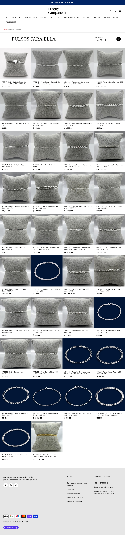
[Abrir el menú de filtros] (118, 39)
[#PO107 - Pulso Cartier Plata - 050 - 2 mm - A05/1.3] (46, 395)
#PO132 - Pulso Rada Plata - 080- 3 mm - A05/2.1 (46, 331)
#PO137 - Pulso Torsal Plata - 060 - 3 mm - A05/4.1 (15, 331)
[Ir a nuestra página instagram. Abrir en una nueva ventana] (11, 485)
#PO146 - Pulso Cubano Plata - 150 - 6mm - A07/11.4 (109, 248)
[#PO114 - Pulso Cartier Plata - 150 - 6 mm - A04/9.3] (109, 353)
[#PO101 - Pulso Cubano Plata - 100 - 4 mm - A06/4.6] (15, 436)
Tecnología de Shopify (21, 522)
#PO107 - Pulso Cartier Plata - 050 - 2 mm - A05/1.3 (46, 414)
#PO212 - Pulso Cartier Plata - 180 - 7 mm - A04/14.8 (46, 207)
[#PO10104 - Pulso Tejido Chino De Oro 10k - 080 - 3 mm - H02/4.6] (46, 436)
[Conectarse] (109, 11)
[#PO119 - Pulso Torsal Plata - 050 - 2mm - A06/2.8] (109, 312)
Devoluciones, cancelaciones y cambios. (77, 484)
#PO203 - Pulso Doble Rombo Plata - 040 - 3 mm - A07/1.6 (46, 248)
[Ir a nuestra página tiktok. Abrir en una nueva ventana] (16, 485)
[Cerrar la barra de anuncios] (120, 2)
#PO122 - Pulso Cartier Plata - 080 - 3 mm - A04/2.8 (46, 373)
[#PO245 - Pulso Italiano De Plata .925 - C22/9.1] (109, 63)
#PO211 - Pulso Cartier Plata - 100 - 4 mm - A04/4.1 (109, 207)
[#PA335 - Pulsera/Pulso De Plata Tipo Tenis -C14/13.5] (109, 146)
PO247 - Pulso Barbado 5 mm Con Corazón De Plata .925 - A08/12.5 (14, 83)
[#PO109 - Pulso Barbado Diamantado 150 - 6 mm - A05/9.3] (78, 146)
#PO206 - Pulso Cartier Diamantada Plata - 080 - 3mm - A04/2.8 (77, 248)
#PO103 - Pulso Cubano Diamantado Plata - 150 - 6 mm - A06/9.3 (109, 414)
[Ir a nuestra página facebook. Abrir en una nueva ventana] (5, 485)
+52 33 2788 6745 (101, 483)
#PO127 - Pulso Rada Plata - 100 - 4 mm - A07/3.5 (77, 331)
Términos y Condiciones (75, 497)
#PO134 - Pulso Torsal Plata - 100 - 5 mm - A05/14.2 (78, 290)
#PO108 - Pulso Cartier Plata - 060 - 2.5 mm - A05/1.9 (77, 414)
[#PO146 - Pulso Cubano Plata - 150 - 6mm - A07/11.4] (109, 229)
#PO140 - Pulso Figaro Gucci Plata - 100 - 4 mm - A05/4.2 (108, 290)
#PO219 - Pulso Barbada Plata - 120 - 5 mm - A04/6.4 (15, 207)
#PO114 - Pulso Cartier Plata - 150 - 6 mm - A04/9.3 (109, 373)
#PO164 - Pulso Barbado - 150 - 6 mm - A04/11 (108, 124)
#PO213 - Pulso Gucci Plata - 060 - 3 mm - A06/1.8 (15, 248)
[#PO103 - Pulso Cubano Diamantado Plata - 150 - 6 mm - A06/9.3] (109, 395)
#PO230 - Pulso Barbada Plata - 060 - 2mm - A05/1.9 (46, 124)
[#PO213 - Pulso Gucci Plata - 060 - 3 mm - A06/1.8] (15, 229)
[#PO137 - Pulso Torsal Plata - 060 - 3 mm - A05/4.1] (15, 312)
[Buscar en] (115, 11)
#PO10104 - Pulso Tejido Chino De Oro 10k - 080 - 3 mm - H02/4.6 (45, 456)
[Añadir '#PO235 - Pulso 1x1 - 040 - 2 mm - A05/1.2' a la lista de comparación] (59, 140)
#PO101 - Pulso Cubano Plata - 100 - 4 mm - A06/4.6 (15, 456)
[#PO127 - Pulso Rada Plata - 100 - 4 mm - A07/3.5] (78, 312)
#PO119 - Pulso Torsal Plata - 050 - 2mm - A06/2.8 (108, 331)
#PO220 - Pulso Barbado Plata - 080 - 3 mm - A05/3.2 (78, 207)
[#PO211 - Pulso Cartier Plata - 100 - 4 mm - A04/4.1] (109, 188)
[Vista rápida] (28, 51)
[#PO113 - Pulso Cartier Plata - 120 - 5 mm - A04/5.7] (15, 395)
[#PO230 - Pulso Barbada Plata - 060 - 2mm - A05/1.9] (46, 105)
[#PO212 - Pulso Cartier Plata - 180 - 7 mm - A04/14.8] (46, 188)
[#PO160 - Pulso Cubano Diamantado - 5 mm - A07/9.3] (78, 105)
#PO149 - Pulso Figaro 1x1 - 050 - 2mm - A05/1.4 (14, 290)
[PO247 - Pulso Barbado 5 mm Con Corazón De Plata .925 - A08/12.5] (15, 63)
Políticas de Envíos (73, 493)
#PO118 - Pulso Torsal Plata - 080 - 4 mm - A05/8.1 (46, 290)
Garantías (70, 489)
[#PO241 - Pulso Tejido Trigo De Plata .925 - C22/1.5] (15, 105)
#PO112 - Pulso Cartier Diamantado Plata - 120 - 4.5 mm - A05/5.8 (77, 373)
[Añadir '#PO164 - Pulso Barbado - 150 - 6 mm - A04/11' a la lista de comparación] (122, 98)
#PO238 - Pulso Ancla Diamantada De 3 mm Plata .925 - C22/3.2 (78, 83)
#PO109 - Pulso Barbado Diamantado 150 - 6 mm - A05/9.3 (77, 166)
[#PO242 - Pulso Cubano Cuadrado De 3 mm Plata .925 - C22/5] (46, 63)
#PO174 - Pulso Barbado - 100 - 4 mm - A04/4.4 (14, 166)
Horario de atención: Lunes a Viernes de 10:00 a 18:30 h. (104, 492)
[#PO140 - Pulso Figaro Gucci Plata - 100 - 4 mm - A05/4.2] (109, 270)
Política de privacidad (74, 502)
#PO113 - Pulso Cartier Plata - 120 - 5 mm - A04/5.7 (15, 414)
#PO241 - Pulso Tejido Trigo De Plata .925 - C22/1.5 (15, 124)
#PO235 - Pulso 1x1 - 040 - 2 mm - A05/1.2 (46, 166)
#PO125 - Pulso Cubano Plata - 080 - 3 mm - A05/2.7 (15, 373)
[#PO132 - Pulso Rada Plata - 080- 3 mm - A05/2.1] (46, 312)
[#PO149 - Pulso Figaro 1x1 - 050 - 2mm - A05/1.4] (15, 270)
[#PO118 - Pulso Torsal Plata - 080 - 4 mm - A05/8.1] (46, 270)
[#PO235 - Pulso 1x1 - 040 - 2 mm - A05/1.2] (46, 146)
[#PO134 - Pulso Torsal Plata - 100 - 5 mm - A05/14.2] (78, 270)
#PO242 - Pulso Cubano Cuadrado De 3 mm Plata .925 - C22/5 (46, 83)
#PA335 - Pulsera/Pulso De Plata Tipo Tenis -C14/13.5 (109, 166)
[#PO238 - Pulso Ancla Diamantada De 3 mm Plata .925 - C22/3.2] (78, 63)
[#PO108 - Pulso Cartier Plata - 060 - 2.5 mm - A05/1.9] (78, 395)
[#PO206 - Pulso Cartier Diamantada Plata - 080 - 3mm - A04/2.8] (78, 229)
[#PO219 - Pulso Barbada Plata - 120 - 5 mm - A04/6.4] (15, 188)
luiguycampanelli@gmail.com (104, 487)
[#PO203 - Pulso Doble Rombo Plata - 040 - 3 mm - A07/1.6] (46, 229)
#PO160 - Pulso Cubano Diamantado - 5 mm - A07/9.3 (78, 124)
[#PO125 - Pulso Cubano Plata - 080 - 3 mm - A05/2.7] (15, 353)
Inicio (6, 29)
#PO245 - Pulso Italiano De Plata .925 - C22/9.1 (109, 83)
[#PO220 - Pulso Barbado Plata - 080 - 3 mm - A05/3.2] (78, 188)
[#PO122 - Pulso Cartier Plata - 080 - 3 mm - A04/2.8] (46, 353)
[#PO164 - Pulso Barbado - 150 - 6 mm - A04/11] (109, 105)
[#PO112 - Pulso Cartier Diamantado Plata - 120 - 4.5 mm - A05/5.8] (78, 353)
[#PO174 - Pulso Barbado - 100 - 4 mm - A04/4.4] (15, 146)
